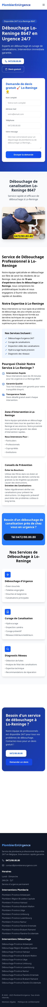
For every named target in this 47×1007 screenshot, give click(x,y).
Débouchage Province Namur (15, 971)
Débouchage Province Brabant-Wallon (19, 955)
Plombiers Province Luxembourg (17, 918)
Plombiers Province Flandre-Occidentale (20, 933)
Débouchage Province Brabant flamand (20, 979)
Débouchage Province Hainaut (16, 951)
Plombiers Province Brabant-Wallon (18, 906)
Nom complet (11, 97)
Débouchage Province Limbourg (16, 963)
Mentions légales (9, 1002)
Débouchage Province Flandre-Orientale (20, 975)
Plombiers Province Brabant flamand (19, 929)
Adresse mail (11, 109)
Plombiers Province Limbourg (15, 914)
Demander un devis (19, 762)
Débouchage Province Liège (14, 959)
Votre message (12, 132)
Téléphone (10, 120)
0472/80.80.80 (14, 61)
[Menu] (43, 4)
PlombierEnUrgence (16, 5)
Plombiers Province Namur (14, 922)
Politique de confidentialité (28, 1002)
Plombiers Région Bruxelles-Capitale (18, 898)
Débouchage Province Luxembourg (18, 967)
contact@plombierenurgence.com (21, 865)
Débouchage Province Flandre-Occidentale (21, 982)
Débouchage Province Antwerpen (17, 944)
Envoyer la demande (23, 154)
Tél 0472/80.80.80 (23, 537)
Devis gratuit (14, 69)
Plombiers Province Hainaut (14, 902)
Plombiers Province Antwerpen (16, 895)
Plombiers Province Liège (13, 910)
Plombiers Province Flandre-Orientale (19, 925)
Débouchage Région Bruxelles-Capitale (19, 948)
